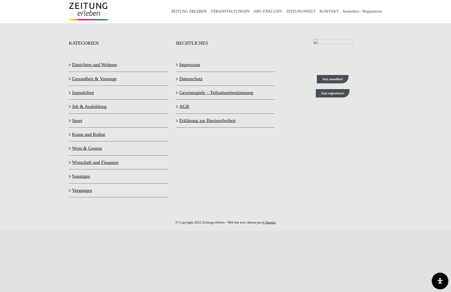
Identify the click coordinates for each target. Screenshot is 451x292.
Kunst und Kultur (88, 134)
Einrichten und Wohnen (94, 64)
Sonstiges (81, 176)
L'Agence (269, 222)
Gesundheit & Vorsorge (94, 78)
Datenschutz (191, 78)
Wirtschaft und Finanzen (95, 162)
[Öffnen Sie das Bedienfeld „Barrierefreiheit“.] (440, 281)
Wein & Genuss (87, 148)
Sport (77, 120)
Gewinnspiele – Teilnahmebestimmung (216, 92)
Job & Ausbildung (89, 106)
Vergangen (82, 190)
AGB (184, 106)
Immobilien (83, 92)
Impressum (189, 64)
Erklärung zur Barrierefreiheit (207, 120)
